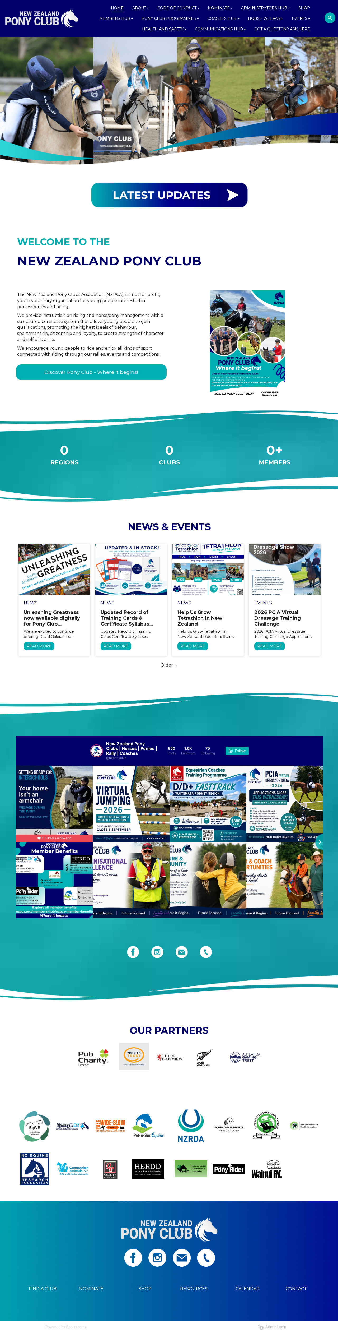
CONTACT (296, 1288)
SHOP (145, 1288)
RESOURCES (194, 1288)
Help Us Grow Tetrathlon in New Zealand (199, 618)
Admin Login (275, 1327)
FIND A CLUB (43, 1288)
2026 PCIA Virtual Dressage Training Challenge (277, 618)
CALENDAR (248, 1288)
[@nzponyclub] (96, 751)
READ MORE (39, 646)
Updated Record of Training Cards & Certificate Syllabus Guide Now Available (126, 618)
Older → (169, 665)
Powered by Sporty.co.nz (66, 1327)
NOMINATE (91, 1288)
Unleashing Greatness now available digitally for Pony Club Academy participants (52, 618)
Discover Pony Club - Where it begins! (91, 372)
